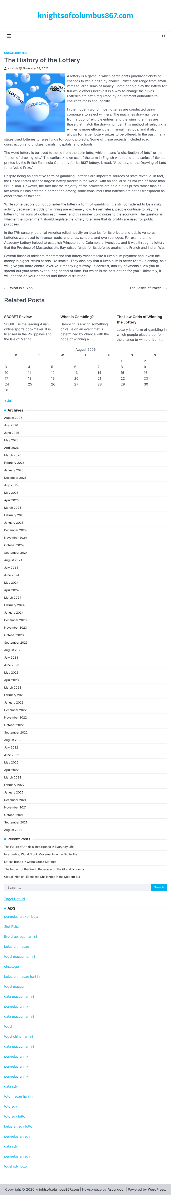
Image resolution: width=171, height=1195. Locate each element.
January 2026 (14, 470)
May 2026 (11, 440)
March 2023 (12, 687)
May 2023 (11, 672)
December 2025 (15, 477)
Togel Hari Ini (14, 899)
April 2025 (11, 500)
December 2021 (15, 800)
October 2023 (14, 635)
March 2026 (12, 455)
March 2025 (12, 507)
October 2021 (13, 815)
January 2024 (14, 612)
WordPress (156, 1189)
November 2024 (15, 537)
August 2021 (13, 830)
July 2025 (11, 485)
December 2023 (15, 620)
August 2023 (13, 650)
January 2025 (13, 522)
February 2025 (14, 515)
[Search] (164, 36)
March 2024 (12, 597)
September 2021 (15, 822)
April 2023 (11, 680)
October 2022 (14, 725)
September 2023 (16, 642)
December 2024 (15, 530)
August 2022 (13, 740)
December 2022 (15, 710)
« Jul (8, 401)
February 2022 (14, 785)
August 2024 (13, 560)
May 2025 (11, 492)
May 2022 (11, 762)
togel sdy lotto (15, 1166)
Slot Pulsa (12, 926)
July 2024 (11, 567)
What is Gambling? (77, 317)
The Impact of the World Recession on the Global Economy (44, 869)
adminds (13, 68)
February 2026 (14, 462)
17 (6, 378)
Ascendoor (116, 1189)
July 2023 (11, 657)
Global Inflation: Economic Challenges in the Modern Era (42, 876)
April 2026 (11, 447)
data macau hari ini (19, 1046)
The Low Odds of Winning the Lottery (139, 319)
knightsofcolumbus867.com (85, 15)
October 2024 (14, 545)
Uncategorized (15, 53)
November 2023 (15, 627)
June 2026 (11, 432)
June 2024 (11, 575)
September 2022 (16, 732)
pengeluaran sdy (17, 1156)
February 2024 (14, 605)
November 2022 (15, 717)
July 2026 (11, 425)
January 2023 (14, 702)
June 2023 (11, 665)
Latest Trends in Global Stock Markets (30, 861)
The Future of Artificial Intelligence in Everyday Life (39, 846)
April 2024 (11, 590)
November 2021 (15, 807)
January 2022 (14, 792)
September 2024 (16, 552)
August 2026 (13, 417)
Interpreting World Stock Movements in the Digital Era (41, 854)
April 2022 (11, 770)
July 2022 (11, 747)
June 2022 (11, 755)
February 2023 (14, 695)
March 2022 (12, 777)
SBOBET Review (18, 317)
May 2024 (11, 582)
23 (146, 378)
